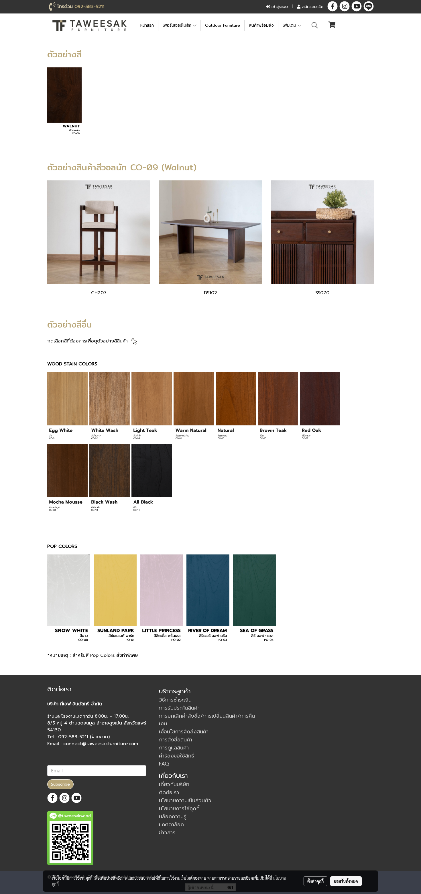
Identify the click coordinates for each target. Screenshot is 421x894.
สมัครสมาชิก (311, 7)
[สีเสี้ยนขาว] (109, 407)
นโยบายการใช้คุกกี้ (179, 809)
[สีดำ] (151, 479)
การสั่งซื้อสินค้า (175, 740)
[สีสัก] (278, 407)
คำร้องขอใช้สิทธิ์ (176, 756)
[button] (314, 25)
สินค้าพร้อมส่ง (261, 25)
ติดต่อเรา (169, 792)
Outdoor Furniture (222, 25)
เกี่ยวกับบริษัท (174, 784)
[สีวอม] (194, 407)
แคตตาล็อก (171, 825)
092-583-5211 (89, 6)
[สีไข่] (67, 407)
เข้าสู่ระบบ (279, 7)
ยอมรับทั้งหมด (346, 881)
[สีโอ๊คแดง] (320, 407)
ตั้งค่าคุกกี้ (315, 881)
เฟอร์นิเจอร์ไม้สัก (178, 25)
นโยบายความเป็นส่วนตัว (185, 800)
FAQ (164, 764)
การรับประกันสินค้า (179, 708)
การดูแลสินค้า (174, 748)
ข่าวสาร (167, 833)
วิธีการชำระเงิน (175, 700)
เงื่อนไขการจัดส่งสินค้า (183, 732)
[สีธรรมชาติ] (236, 407)
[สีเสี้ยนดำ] (109, 479)
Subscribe (60, 784)
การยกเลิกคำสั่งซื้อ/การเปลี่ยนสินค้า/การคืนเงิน (207, 720)
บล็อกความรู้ (172, 817)
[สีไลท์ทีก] (151, 407)
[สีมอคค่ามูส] (67, 479)
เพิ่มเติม (290, 25)
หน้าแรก (147, 25)
